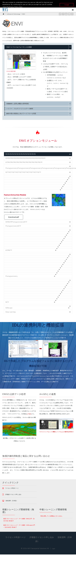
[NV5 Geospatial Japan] (5, 10)
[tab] (38, 154)
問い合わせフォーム (62, 470)
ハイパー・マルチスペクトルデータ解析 (19, 108)
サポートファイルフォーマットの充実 (19, 47)
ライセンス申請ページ (15, 537)
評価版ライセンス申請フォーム (58, 467)
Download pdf (13, 217)
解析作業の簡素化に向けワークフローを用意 (21, 113)
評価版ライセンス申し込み (13, 494)
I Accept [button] (66, 5)
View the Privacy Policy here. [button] (13, 7)
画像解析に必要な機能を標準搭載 (17, 104)
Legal (53, 548)
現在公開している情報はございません (51, 516)
